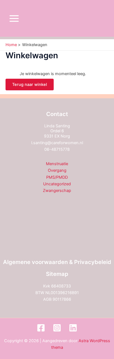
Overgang (57, 170)
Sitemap (57, 274)
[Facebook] (41, 328)
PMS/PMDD (57, 177)
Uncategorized (57, 183)
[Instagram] (57, 328)
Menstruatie (57, 163)
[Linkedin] (73, 328)
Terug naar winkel (29, 84)
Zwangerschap (57, 190)
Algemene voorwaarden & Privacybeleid (57, 262)
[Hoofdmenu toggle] (14, 18)
